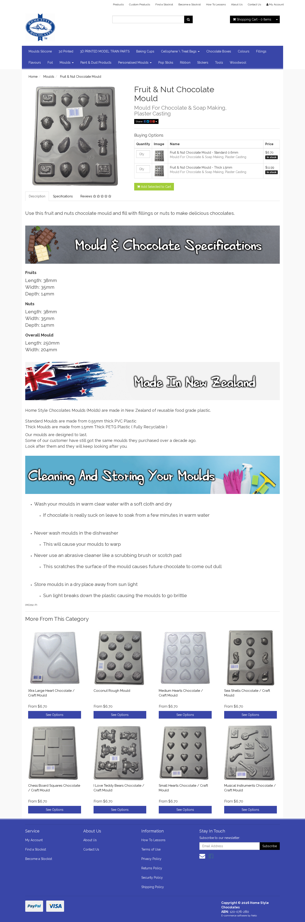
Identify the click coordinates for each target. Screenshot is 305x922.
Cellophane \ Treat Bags (179, 51)
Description (37, 196)
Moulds (65, 62)
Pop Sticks (165, 62)
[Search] (188, 19)
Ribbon (185, 62)
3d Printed (65, 51)
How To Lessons (216, 4)
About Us (236, 4)
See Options (54, 715)
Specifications (63, 196)
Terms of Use (151, 849)
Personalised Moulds (133, 62)
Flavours (35, 62)
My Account (34, 840)
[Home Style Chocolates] (65, 26)
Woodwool (238, 62)
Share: (140, 121)
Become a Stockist (189, 4)
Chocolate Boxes (218, 51)
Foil (50, 62)
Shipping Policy (152, 887)
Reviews (86, 196)
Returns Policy (151, 868)
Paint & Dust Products (95, 62)
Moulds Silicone (40, 51)
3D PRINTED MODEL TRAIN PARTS (105, 51)
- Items (254, 19)
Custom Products (139, 4)
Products (118, 4)
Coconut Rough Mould (112, 691)
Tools (219, 62)
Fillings (261, 51)
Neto (254, 915)
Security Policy (152, 877)
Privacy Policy (151, 859)
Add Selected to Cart (155, 186)
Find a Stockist (164, 4)
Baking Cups (145, 51)
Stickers (202, 62)
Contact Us (254, 4)
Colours (243, 51)
